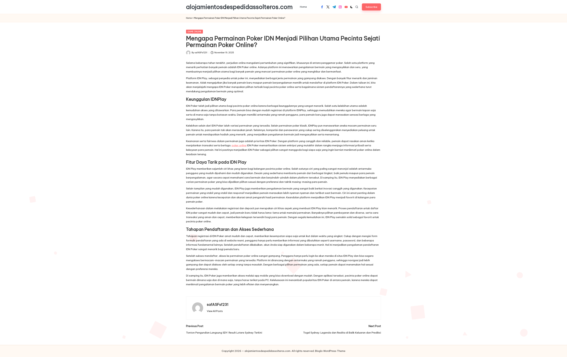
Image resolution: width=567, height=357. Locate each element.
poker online (239, 145)
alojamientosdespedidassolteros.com (239, 7)
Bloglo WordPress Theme (330, 351)
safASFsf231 (217, 304)
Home (189, 18)
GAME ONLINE (194, 31)
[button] (371, 6)
